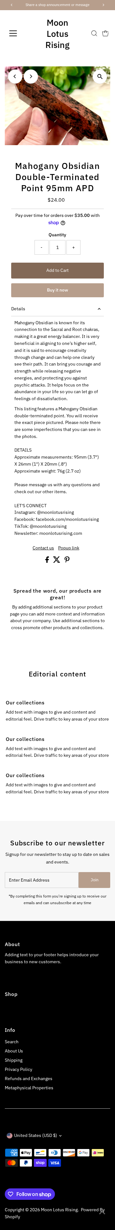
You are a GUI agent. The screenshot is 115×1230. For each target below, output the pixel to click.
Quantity (57, 235)
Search (12, 1042)
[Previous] (15, 76)
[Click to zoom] (100, 77)
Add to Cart (57, 270)
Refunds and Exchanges (28, 1078)
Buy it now (57, 290)
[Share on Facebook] (47, 561)
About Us (14, 1051)
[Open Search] (94, 33)
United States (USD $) (35, 1135)
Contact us (43, 548)
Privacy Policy (18, 1069)
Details (18, 309)
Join (94, 880)
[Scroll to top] (102, 1212)
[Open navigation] (17, 33)
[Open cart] (105, 33)
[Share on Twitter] (57, 561)
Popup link (68, 548)
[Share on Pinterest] (67, 561)
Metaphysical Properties (29, 1088)
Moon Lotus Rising (57, 33)
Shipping (13, 1060)
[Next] (31, 76)
